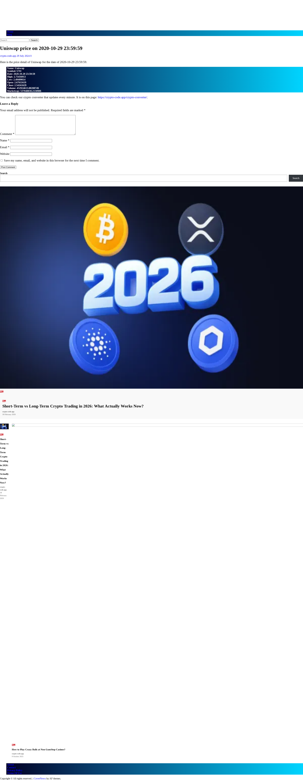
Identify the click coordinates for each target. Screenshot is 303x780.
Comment (7, 134)
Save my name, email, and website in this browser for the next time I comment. (51, 160)
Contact (11, 767)
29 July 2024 (23, 56)
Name (4, 140)
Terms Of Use (14, 773)
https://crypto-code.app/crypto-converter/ (122, 97)
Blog (9, 34)
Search (3, 173)
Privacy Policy (14, 770)
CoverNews (40, 778)
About (10, 764)
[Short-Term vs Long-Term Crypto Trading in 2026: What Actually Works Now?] (151, 387)
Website (4, 153)
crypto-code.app (8, 56)
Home (10, 31)
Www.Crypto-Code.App (37, 12)
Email (4, 147)
